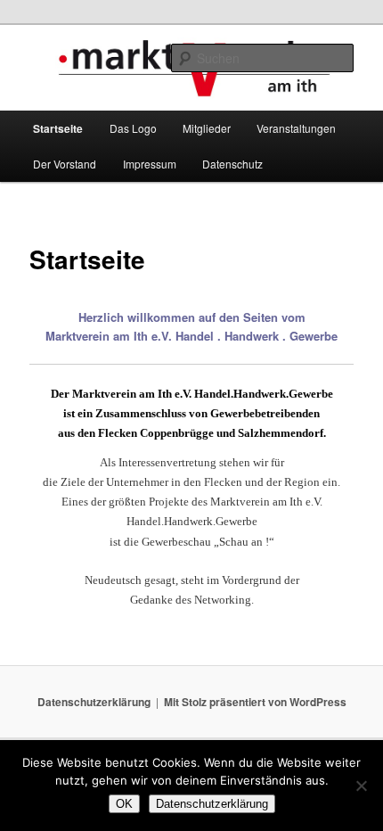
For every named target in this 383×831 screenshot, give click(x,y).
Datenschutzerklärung (94, 702)
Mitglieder (207, 128)
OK (124, 803)
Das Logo (133, 128)
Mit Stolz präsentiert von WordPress (255, 702)
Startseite (58, 128)
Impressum (149, 163)
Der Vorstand (64, 163)
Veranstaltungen (296, 128)
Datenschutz (232, 163)
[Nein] (361, 785)
